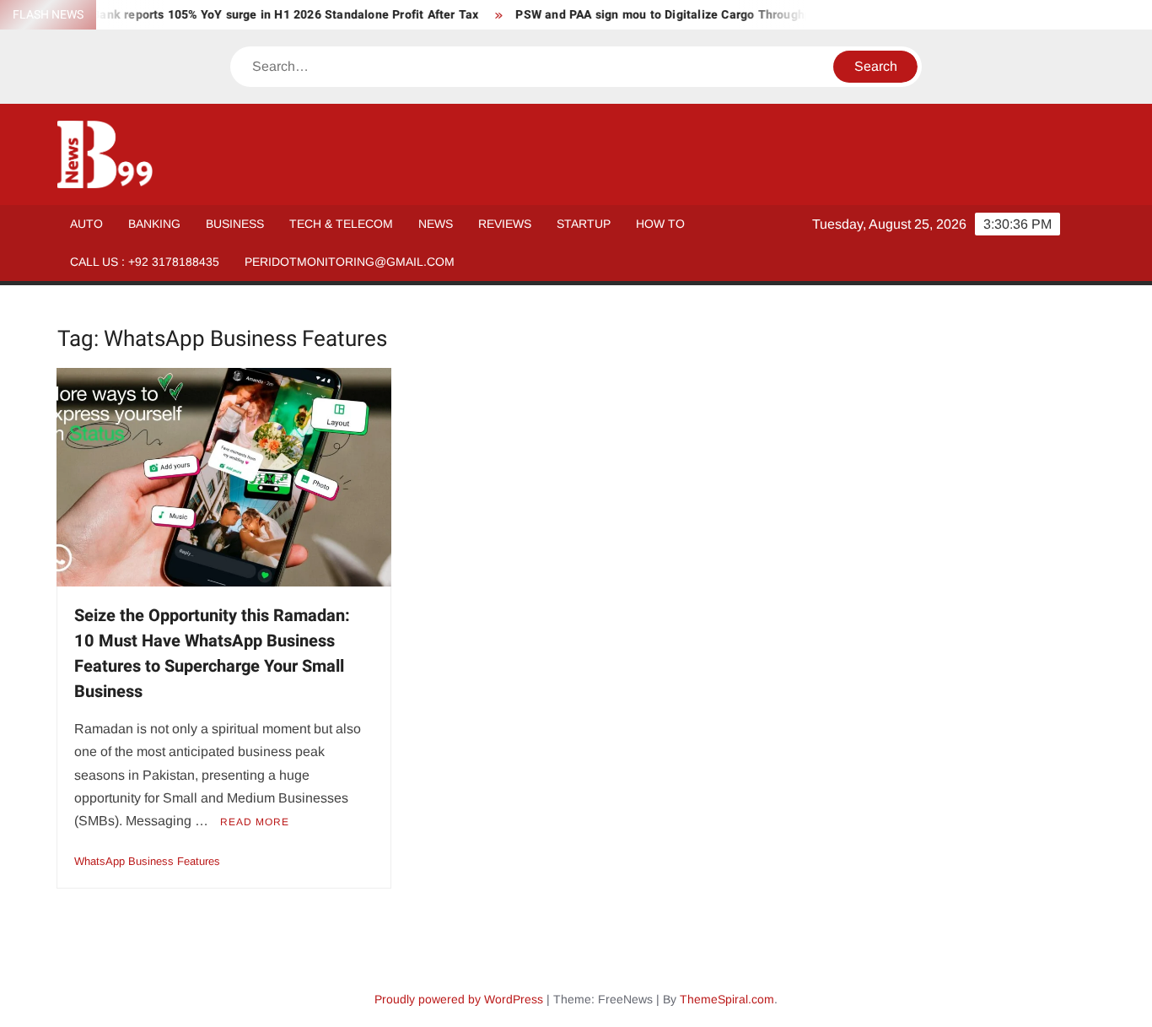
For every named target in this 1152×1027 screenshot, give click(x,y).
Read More (254, 822)
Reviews (504, 223)
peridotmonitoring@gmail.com (350, 261)
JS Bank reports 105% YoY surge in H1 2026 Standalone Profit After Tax (259, 15)
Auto (86, 223)
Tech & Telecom (341, 223)
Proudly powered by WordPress (458, 999)
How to (660, 223)
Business (235, 223)
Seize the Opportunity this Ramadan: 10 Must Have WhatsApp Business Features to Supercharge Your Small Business (212, 653)
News (435, 223)
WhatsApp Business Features (147, 861)
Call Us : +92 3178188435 (144, 261)
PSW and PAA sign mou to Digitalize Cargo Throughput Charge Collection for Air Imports (745, 15)
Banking (154, 223)
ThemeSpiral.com (727, 999)
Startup (584, 223)
